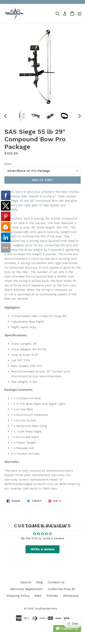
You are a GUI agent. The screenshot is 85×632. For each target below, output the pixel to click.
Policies (52, 596)
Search (26, 582)
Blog (39, 582)
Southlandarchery (46, 608)
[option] (21, 116)
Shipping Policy (18, 596)
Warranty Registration (26, 589)
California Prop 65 (61, 589)
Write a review (42, 549)
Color (7, 163)
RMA (38, 596)
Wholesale (70, 596)
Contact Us (56, 582)
